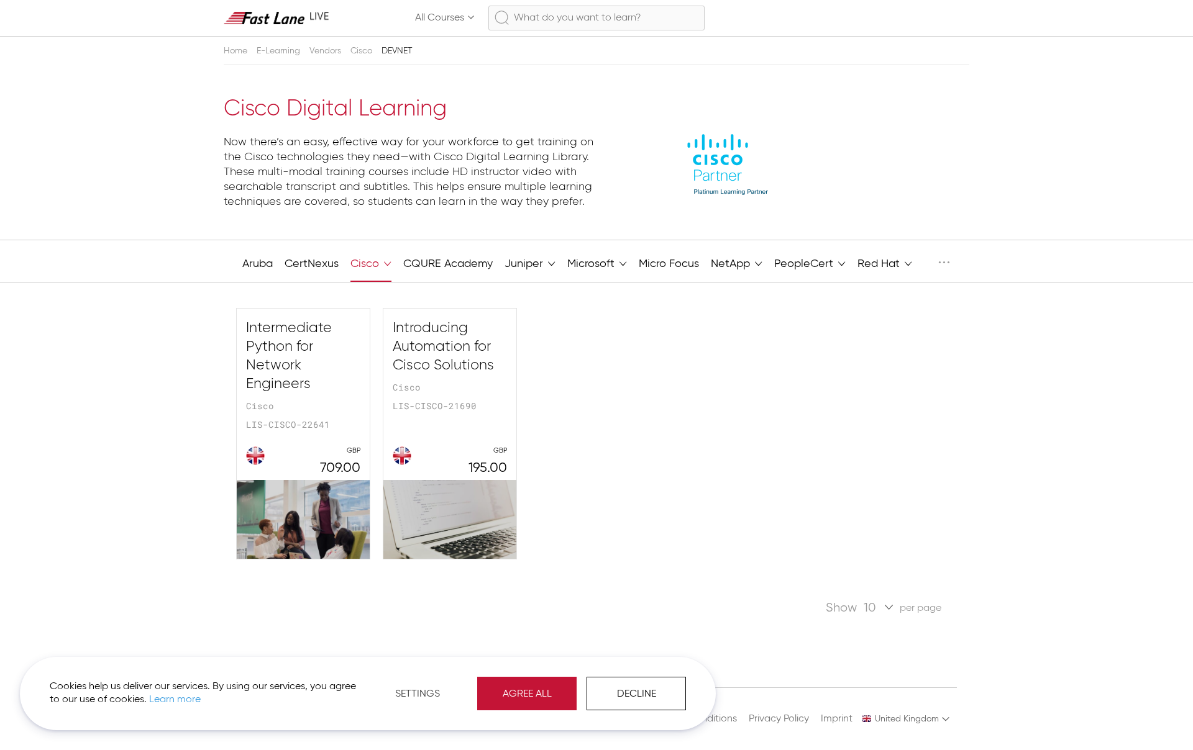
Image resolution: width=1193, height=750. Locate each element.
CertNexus (312, 263)
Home (237, 51)
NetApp (732, 263)
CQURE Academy (448, 263)
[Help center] (936, 18)
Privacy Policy (779, 719)
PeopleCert (805, 263)
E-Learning (280, 51)
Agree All (527, 694)
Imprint (836, 719)
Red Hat (880, 263)
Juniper (525, 263)
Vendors (326, 51)
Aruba (257, 263)
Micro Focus (669, 263)
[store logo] (276, 18)
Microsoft (592, 263)
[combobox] (596, 18)
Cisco (362, 51)
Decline (636, 694)
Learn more (175, 700)
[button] (906, 719)
